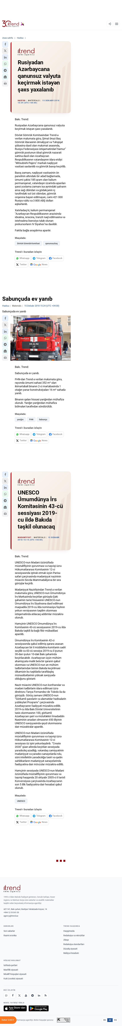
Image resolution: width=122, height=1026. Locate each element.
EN (104, 1020)
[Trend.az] (13, 24)
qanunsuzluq (51, 243)
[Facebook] (12, 995)
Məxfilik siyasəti (11, 970)
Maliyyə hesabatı (71, 953)
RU (115, 1020)
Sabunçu (43, 419)
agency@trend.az (11, 916)
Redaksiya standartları (73, 944)
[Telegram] (32, 995)
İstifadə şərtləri (10, 965)
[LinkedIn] (39, 995)
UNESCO (21, 801)
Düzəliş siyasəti (70, 949)
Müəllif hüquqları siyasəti (15, 974)
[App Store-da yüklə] (15, 1008)
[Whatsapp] (6, 995)
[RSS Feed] (45, 995)
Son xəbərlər (9, 931)
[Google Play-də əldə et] (39, 1008)
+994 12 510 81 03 (11, 912)
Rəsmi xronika (10, 935)
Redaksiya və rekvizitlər (74, 935)
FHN (31, 419)
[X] (19, 995)
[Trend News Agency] (12, 888)
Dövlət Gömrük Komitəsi (28, 243)
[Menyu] (117, 24)
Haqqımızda (69, 931)
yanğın (20, 419)
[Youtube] (26, 995)
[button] (5, 44)
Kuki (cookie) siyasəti (13, 978)
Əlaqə (66, 940)
